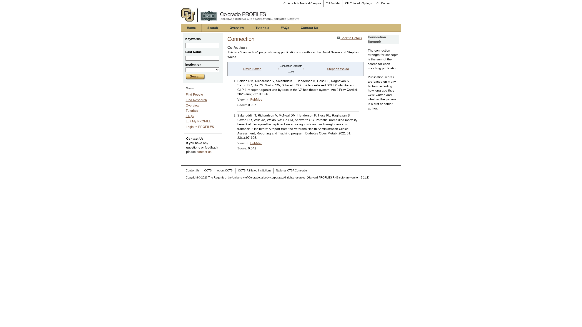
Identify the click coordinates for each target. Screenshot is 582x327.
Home (191, 28)
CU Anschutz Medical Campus (302, 3)
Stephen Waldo (338, 69)
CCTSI (208, 170)
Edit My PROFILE (198, 121)
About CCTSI (225, 170)
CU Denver (383, 3)
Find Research (196, 100)
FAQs (285, 28)
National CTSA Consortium (292, 170)
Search (212, 28)
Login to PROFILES (200, 127)
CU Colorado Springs (358, 3)
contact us (204, 152)
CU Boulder (333, 3)
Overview (237, 28)
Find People (194, 94)
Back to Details (351, 38)
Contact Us (309, 28)
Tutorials (262, 28)
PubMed (256, 99)
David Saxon (252, 69)
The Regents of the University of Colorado (234, 177)
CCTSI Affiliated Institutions (254, 170)
